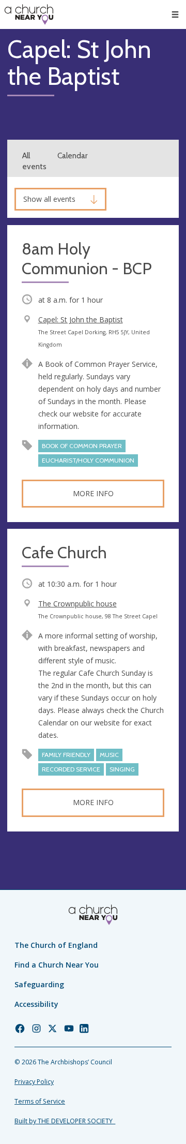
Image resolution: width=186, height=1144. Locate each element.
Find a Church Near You (56, 965)
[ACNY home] (29, 14)
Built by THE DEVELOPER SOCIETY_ (64, 1121)
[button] (175, 14)
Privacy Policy (34, 1081)
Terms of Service (39, 1101)
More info (93, 493)
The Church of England (56, 945)
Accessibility (36, 1004)
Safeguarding (39, 984)
